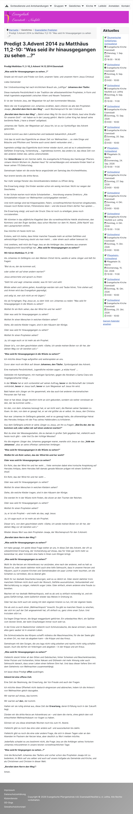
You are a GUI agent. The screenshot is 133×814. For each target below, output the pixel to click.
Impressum (9, 790)
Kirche (89, 6)
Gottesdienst (113, 64)
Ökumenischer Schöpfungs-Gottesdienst (112, 40)
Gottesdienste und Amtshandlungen (29, 6)
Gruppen (59, 6)
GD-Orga (8, 802)
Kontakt (125, 6)
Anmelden (114, 6)
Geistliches (75, 6)
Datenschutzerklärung (15, 794)
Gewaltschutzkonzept (15, 806)
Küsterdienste (10, 798)
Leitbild (102, 6)
